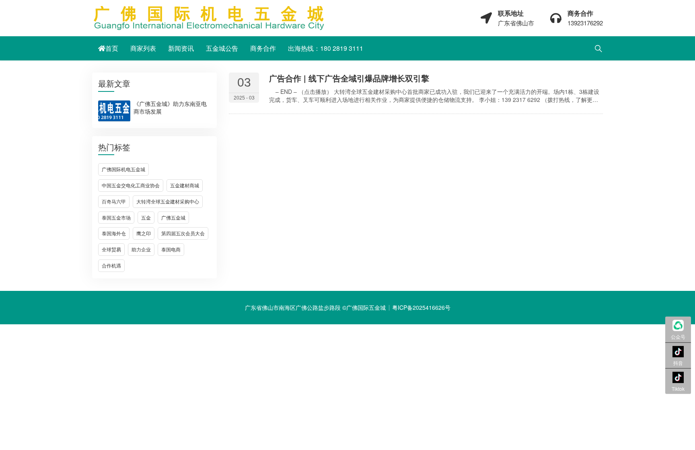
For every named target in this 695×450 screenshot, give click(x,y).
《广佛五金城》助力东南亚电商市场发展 (170, 107)
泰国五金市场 (116, 217)
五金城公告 (222, 48)
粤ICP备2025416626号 (421, 307)
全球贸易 (111, 249)
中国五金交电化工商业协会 (131, 185)
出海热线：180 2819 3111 (325, 48)
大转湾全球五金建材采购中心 (167, 201)
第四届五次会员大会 (183, 233)
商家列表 (143, 48)
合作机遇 (111, 265)
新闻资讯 (181, 48)
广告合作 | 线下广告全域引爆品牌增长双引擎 (349, 78)
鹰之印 (143, 233)
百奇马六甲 (114, 201)
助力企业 (141, 249)
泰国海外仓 (114, 233)
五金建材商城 (184, 185)
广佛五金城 (173, 217)
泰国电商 (171, 249)
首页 (111, 48)
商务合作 (263, 48)
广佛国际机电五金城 (123, 169)
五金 (146, 217)
